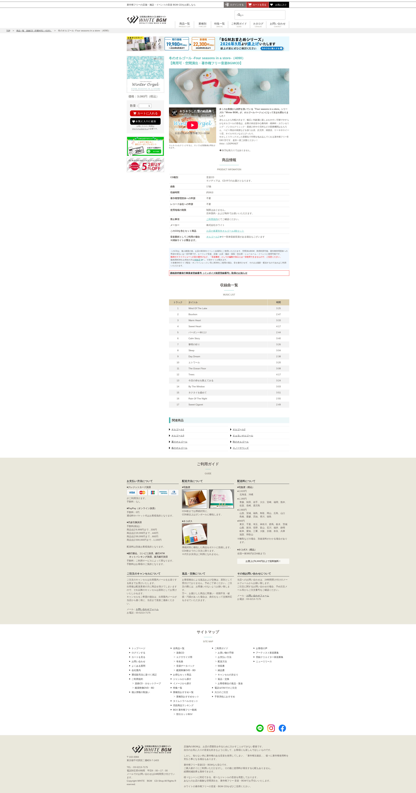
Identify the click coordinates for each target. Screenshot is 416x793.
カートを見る (259, 4)
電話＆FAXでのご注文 (225, 687)
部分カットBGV (184, 714)
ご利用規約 (212, 219)
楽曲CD (180, 652)
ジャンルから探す (182, 679)
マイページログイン (140, 129)
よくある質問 (138, 666)
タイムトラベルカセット (185, 701)
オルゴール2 (212, 236)
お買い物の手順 (226, 652)
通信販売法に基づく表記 (144, 674)
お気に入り (281, 4)
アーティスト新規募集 (267, 652)
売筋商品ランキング (183, 705)
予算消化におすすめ (224, 696)
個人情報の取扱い (141, 692)
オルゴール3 (177, 435)
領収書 (221, 666)
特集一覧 (219, 24)
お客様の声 (261, 648)
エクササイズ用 (184, 657)
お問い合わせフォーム (147, 609)
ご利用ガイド (239, 24)
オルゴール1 (177, 429)
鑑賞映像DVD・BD (144, 687)
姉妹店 (197, 260)
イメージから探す (182, 683)
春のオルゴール (179, 448)
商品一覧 (184, 24)
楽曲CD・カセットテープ (148, 683)
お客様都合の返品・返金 (230, 683)
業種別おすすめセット (187, 696)
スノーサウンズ (241, 448)
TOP (8, 31)
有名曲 (179, 661)
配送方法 (222, 661)
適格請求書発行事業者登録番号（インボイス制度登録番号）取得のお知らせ (208, 273)
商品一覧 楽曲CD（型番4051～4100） (34, 31)
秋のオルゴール (241, 441)
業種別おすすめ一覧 (183, 692)
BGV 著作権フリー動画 (185, 709)
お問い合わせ (278, 24)
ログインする (237, 4)
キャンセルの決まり (228, 674)
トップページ (138, 648)
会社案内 (136, 670)
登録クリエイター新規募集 (269, 657)
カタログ (258, 24)
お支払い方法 (224, 657)
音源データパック (185, 666)
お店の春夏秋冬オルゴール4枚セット (225, 231)
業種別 (202, 24)
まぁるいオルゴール (243, 435)
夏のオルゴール (179, 441)
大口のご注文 (221, 692)
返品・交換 (223, 679)
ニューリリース (264, 661)
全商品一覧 (178, 648)
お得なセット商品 (182, 674)
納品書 (221, 670)
